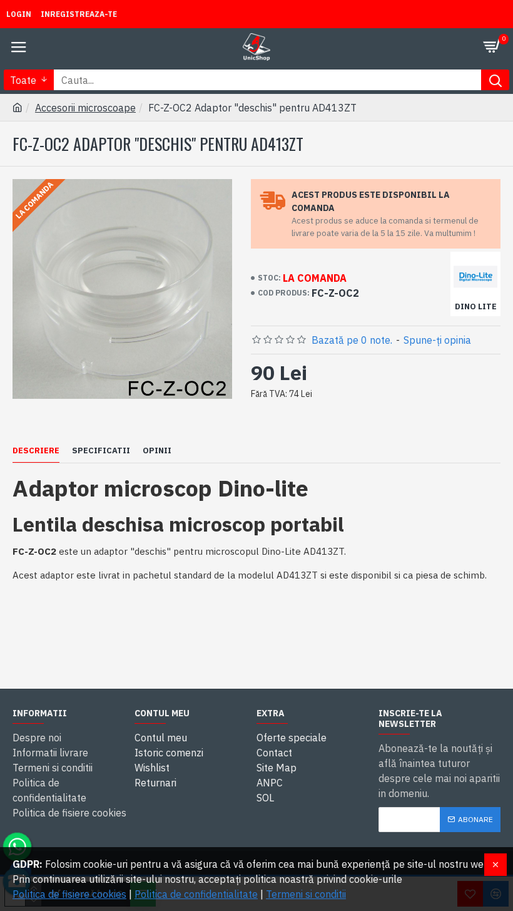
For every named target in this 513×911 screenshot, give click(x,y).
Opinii (157, 451)
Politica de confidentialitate (196, 894)
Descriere (36, 451)
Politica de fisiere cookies (69, 894)
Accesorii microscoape (85, 107)
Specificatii (101, 451)
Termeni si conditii (306, 894)
